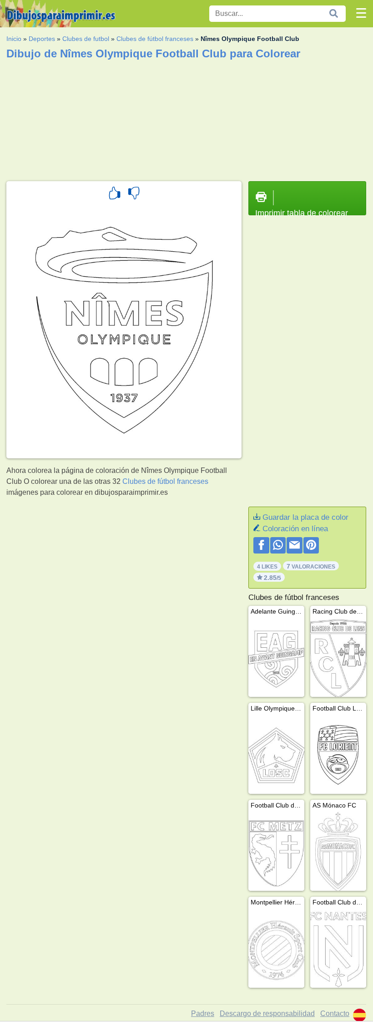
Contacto (334, 1013)
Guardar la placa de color (305, 517)
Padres (202, 1013)
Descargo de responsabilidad (267, 1013)
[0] (133, 194)
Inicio (13, 38)
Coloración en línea (295, 528)
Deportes (42, 38)
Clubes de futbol (85, 38)
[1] (114, 194)
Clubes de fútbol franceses (154, 38)
